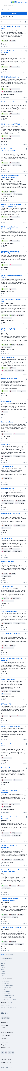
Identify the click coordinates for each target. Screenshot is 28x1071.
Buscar (14, 13)
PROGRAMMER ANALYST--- (10, 379)
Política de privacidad (6, 1062)
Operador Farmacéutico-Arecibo (11, 927)
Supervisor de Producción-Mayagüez (9, 818)
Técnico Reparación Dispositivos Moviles (11, 276)
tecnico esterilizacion (6, 997)
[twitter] (9, 1052)
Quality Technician (7, 466)
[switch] (26, 22)
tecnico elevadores (5, 991)
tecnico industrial (5, 981)
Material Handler (6, 538)
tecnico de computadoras (7, 985)
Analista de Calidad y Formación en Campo (11, 659)
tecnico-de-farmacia (6, 987)
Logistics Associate (7, 357)
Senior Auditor (5, 444)
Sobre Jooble (4, 1025)
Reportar (25, 46)
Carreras (3, 1027)
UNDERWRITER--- (6, 401)
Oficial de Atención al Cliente (10, 726)
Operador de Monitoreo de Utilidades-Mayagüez (9, 899)
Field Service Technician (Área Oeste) (10, 745)
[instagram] (6, 1052)
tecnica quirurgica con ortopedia (8, 999)
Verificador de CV (5, 1047)
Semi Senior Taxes (7, 422)
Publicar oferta (4, 1038)
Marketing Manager (7, 488)
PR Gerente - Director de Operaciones (9, 791)
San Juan (3, 963)
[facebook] (2, 1052)
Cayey (2, 975)
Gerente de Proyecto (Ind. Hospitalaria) (9, 846)
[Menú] (2, 2)
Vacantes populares (5, 1005)
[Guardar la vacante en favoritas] (26, 26)
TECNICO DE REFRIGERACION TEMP (10, 27)
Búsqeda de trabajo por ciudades (8, 1007)
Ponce (2, 969)
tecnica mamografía (5, 989)
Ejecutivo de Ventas (7, 768)
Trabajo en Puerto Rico (7, 1032)
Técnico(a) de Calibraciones (10, 77)
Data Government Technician (10, 633)
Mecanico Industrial (7, 561)
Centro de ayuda (5, 1030)
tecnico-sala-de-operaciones (8, 995)
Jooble (10, 1068)
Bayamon (3, 965)
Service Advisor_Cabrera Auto (10, 513)
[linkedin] (12, 1052)
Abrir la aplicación (23, 2)
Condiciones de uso (6, 1059)
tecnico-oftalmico (5, 993)
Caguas (3, 971)
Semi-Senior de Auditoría (9, 611)
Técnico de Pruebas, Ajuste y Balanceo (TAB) (10, 228)
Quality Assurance (7, 586)
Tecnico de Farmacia (8, 102)
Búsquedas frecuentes (7, 958)
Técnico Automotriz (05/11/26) (10, 124)
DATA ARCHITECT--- (7, 704)
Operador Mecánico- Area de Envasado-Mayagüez (10, 870)
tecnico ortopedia (5, 983)
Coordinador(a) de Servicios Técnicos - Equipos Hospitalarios (11, 252)
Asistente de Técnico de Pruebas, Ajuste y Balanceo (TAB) (11, 205)
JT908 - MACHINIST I (8, 679)
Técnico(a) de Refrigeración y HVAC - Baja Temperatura (10, 176)
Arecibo (3, 973)
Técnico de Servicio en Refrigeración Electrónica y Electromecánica (10, 330)
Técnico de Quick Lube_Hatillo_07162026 (8, 149)
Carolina (3, 967)
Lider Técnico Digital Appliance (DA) (11, 300)
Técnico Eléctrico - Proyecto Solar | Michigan (12, 51)
